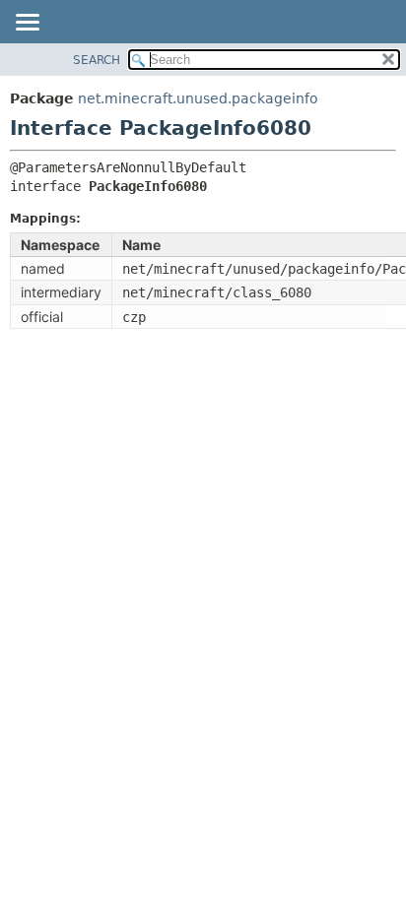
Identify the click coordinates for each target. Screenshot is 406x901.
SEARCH (96, 60)
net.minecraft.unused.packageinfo (198, 98)
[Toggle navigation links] (26, 23)
